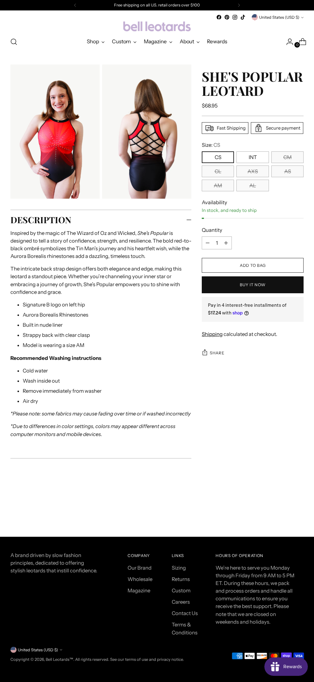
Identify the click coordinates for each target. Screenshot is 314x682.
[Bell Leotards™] (157, 26)
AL (252, 185)
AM (218, 185)
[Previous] (75, 5)
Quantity (212, 230)
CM (287, 157)
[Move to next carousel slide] (298, 515)
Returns (181, 579)
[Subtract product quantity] (226, 243)
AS (287, 171)
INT (253, 157)
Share (217, 352)
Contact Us (185, 613)
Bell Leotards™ (59, 659)
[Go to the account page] (287, 42)
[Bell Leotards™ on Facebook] (219, 17)
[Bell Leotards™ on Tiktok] (243, 17)
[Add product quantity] (207, 243)
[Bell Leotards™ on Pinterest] (227, 17)
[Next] (239, 5)
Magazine (139, 590)
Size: (211, 145)
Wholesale (140, 579)
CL (218, 171)
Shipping (212, 334)
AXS (252, 171)
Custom (181, 590)
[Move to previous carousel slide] (284, 516)
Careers (181, 602)
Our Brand (139, 568)
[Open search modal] (14, 42)
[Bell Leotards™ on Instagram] (235, 17)
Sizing (179, 568)
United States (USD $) (279, 17)
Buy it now (253, 284)
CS (218, 157)
